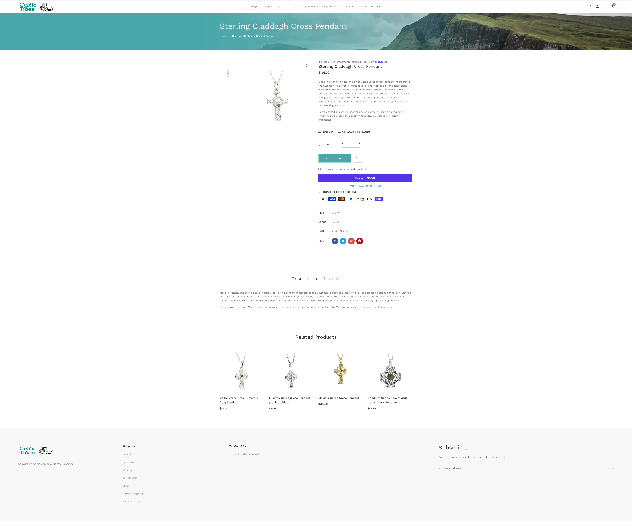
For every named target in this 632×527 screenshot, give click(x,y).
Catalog (127, 470)
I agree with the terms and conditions (345, 169)
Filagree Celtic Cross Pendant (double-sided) (289, 400)
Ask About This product (356, 131)
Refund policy (131, 501)
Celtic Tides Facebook (246, 454)
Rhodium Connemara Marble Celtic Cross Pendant (388, 400)
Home (223, 36)
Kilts (291, 6)
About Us (128, 462)
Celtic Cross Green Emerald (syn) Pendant (239, 400)
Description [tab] (304, 278)
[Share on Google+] (351, 241)
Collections (309, 6)
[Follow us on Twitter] (343, 241)
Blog (126, 485)
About (349, 6)
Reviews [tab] (331, 278)
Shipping (327, 131)
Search (127, 454)
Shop (254, 6)
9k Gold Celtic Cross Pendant (338, 397)
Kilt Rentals (331, 6)
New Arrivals (272, 6)
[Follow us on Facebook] (335, 241)
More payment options (365, 186)
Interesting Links (371, 6)
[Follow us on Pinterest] (359, 241)
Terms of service (133, 493)
